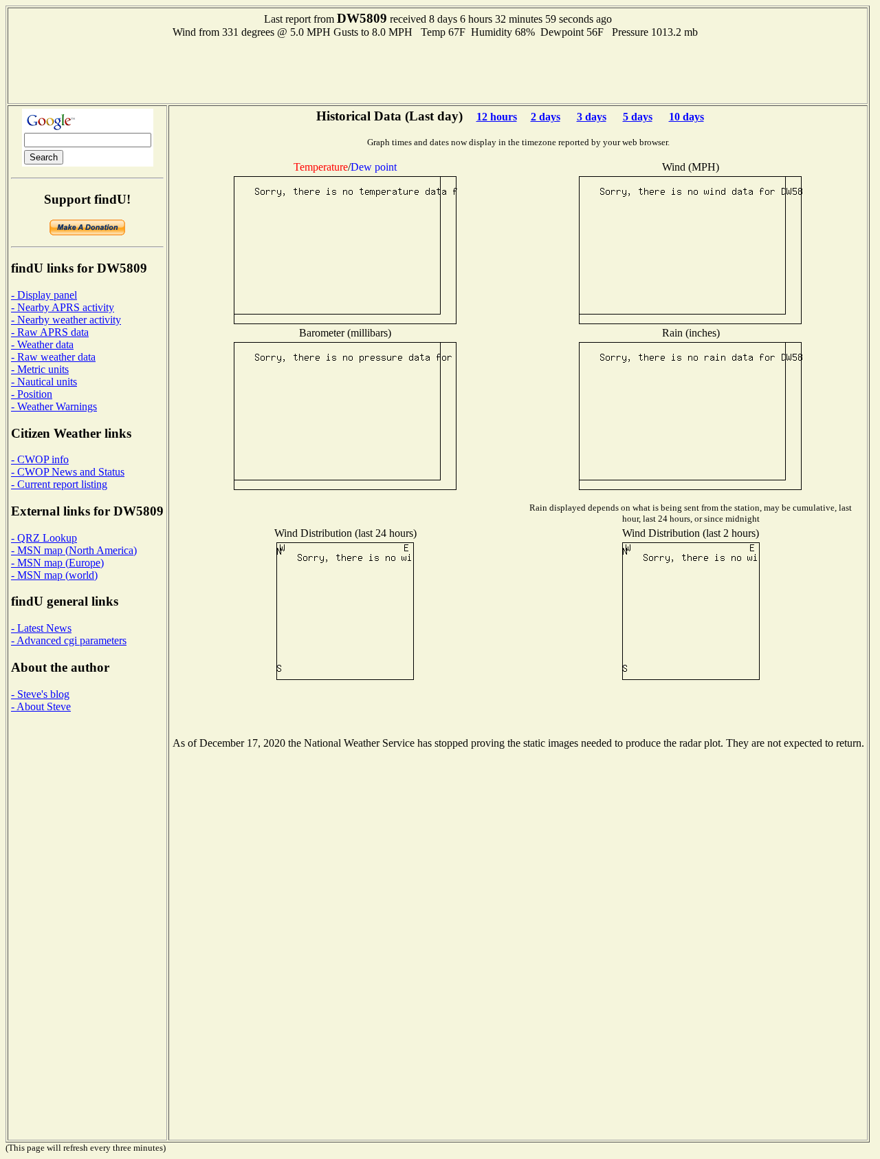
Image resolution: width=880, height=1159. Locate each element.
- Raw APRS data (50, 332)
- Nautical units (44, 381)
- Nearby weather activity (66, 320)
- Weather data (42, 344)
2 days (545, 117)
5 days (637, 117)
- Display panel (44, 295)
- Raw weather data (53, 357)
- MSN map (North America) (74, 550)
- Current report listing (59, 484)
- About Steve (41, 706)
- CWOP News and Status (67, 472)
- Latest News (41, 628)
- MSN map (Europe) (57, 562)
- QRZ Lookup (44, 538)
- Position (31, 394)
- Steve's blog (40, 694)
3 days (591, 117)
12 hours (496, 117)
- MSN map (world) (54, 575)
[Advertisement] (438, 69)
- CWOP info (40, 459)
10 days (686, 117)
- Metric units (40, 369)
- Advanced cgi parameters (68, 640)
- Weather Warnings (54, 406)
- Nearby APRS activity (62, 307)
